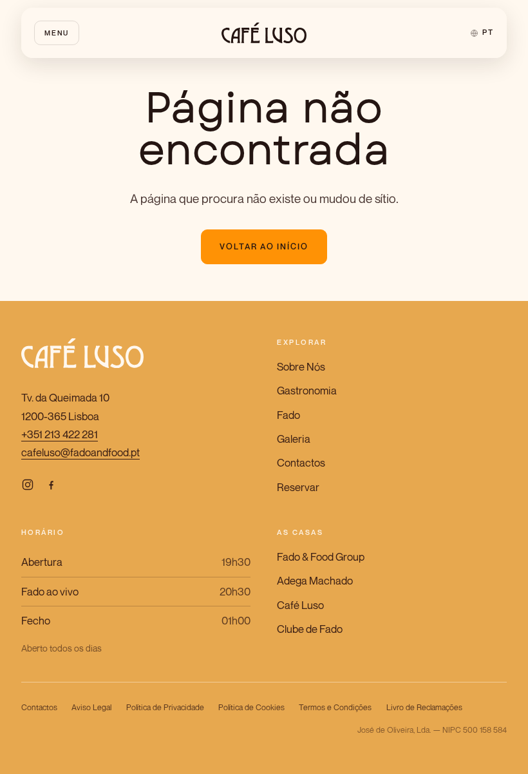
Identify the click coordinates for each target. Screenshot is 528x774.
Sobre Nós (301, 366)
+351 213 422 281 (59, 434)
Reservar (298, 487)
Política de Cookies (251, 707)
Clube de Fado (310, 629)
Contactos (301, 462)
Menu (56, 32)
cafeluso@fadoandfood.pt (80, 452)
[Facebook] (50, 484)
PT (487, 32)
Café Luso (300, 605)
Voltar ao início (264, 246)
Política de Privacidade (165, 707)
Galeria (293, 438)
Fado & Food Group (320, 556)
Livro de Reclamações (424, 707)
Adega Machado (315, 580)
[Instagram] (27, 484)
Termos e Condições (335, 707)
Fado (288, 415)
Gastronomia (307, 390)
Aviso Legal (91, 707)
